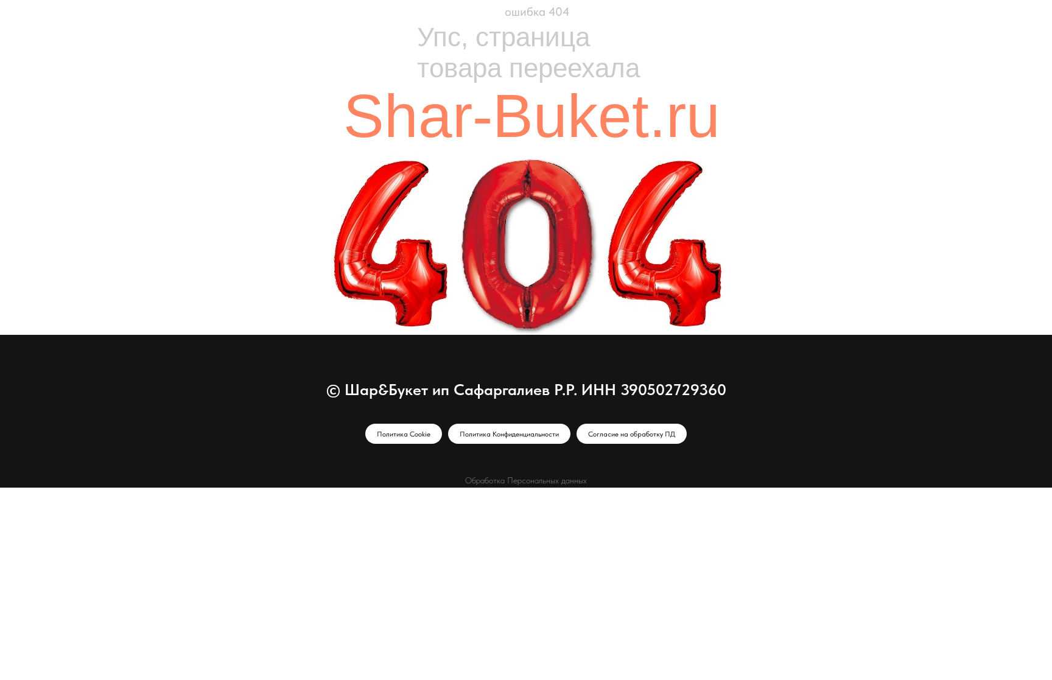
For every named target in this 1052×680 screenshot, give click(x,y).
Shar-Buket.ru (531, 116)
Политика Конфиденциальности (509, 434)
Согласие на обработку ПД (631, 434)
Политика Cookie (403, 434)
